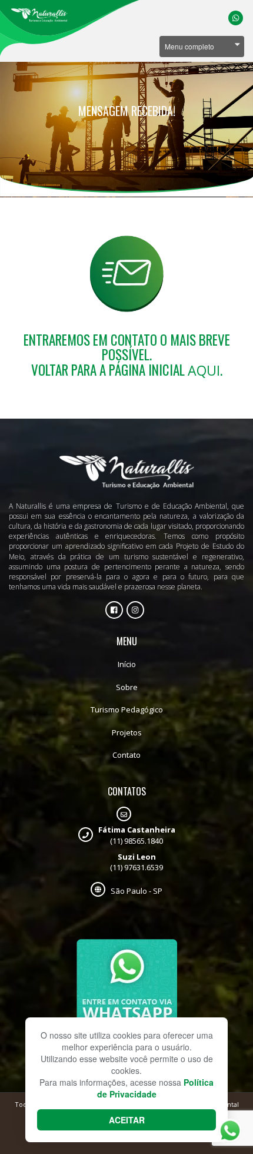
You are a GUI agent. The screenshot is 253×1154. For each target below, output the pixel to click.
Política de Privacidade (155, 1088)
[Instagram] (135, 610)
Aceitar (127, 1120)
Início (127, 664)
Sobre (127, 687)
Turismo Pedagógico (127, 709)
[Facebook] (114, 610)
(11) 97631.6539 (136, 862)
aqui (204, 370)
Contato (126, 755)
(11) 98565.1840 (136, 835)
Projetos (127, 732)
